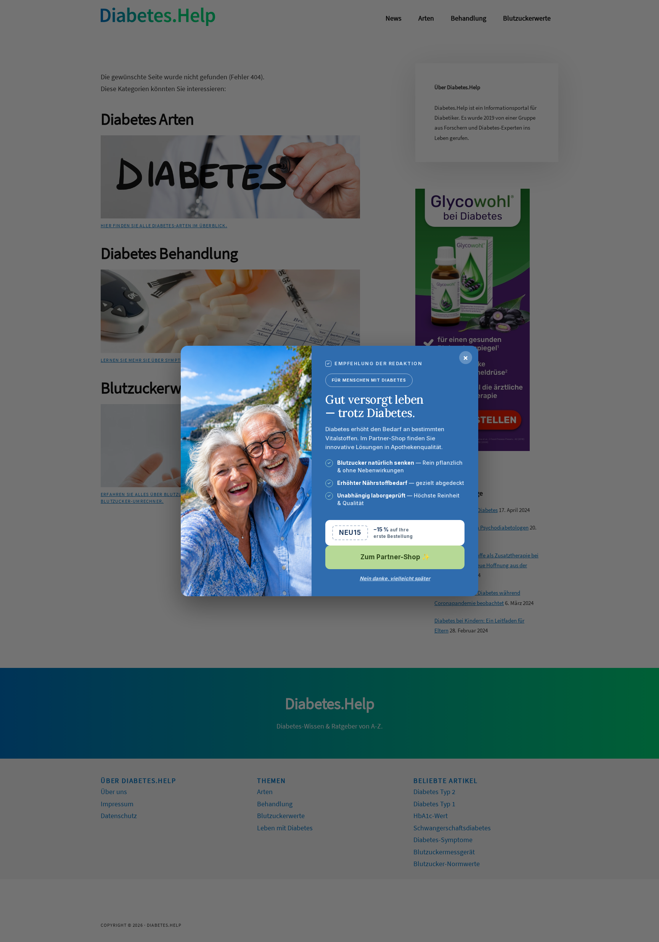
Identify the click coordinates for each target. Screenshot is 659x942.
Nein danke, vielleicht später (395, 578)
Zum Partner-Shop (395, 557)
